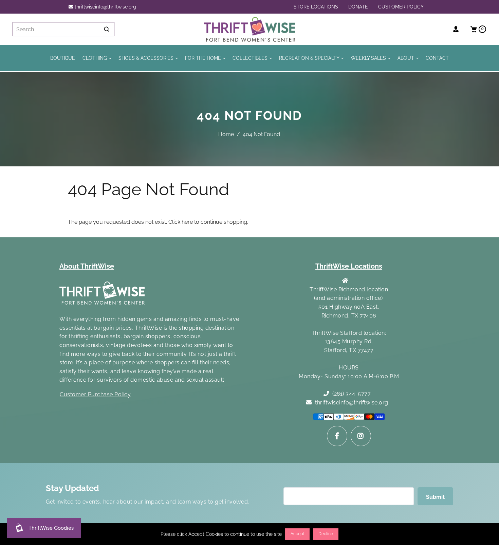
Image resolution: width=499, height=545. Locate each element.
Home (226, 134)
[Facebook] (337, 436)
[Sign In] (458, 29)
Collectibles (251, 58)
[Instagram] (361, 436)
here (187, 222)
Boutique (62, 58)
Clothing (95, 58)
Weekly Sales (369, 58)
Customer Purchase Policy (95, 394)
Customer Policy (401, 7)
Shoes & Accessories (146, 58)
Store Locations (316, 7)
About (406, 58)
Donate (358, 7)
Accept (297, 533)
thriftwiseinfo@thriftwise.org (104, 7)
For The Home (203, 58)
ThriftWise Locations (348, 266)
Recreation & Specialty (309, 58)
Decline (325, 533)
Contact (437, 58)
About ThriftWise (86, 266)
